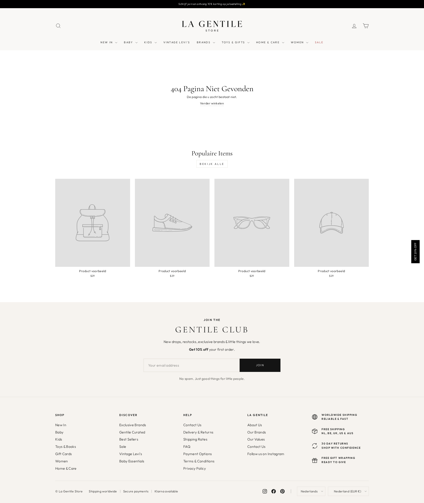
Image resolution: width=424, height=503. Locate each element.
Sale (122, 446)
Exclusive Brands (132, 425)
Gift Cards (63, 454)
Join (260, 365)
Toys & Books (65, 446)
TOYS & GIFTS (234, 42)
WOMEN (298, 42)
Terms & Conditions (198, 461)
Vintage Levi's (130, 454)
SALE (319, 42)
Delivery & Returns (198, 432)
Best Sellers (128, 439)
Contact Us (192, 425)
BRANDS (204, 42)
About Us (254, 425)
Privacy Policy (194, 468)
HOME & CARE (268, 42)
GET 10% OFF (415, 251)
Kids (58, 439)
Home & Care (66, 468)
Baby (59, 432)
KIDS (148, 42)
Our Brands (256, 432)
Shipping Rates (195, 439)
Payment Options (197, 454)
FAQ (186, 446)
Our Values (256, 439)
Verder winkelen (212, 103)
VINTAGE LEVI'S (176, 42)
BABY (129, 42)
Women (61, 461)
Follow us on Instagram (265, 454)
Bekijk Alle (212, 164)
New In (60, 425)
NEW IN (107, 42)
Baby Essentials (131, 461)
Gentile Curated (132, 432)
